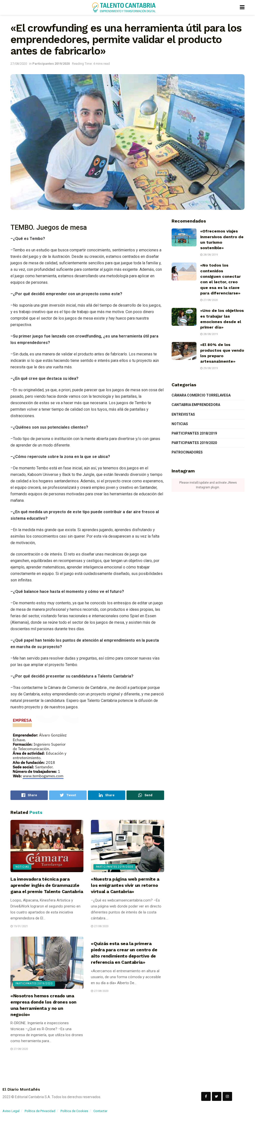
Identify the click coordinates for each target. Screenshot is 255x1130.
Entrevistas (183, 414)
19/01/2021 (20, 926)
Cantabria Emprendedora (196, 405)
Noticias (22, 866)
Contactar (100, 1111)
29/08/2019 (210, 368)
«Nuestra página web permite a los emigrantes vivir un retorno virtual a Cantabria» (125, 885)
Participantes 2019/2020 (51, 63)
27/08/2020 (18, 63)
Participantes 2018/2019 (194, 433)
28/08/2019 (210, 254)
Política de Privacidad (40, 1111)
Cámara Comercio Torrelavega (201, 395)
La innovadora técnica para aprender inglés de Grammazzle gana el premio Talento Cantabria (46, 885)
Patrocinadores (187, 452)
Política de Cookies (74, 1111)
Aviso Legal (10, 1111)
